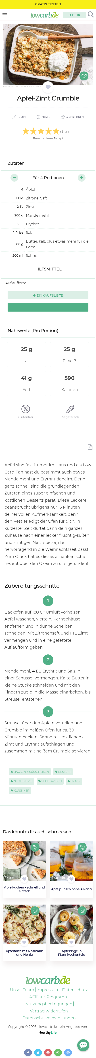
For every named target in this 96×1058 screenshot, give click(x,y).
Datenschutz (75, 989)
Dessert (64, 771)
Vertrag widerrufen (49, 1011)
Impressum (48, 989)
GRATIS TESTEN (48, 4)
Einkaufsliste (49, 295)
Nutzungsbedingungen (48, 1003)
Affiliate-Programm (49, 997)
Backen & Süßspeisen (31, 771)
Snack (75, 781)
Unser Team (22, 989)
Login (75, 15)
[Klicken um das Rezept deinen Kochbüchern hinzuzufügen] (24, 879)
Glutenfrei (22, 781)
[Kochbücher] (48, 87)
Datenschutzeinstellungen (49, 1018)
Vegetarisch (51, 781)
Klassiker (21, 790)
